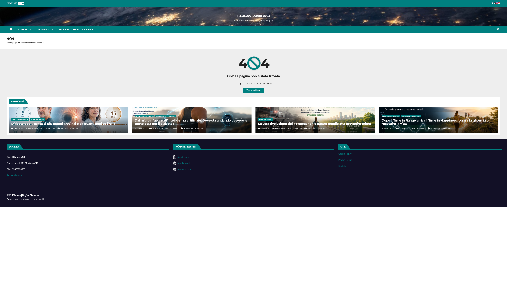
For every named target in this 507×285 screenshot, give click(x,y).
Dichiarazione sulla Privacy (76, 29)
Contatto (24, 29)
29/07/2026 (389, 128)
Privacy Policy (345, 160)
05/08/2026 (266, 128)
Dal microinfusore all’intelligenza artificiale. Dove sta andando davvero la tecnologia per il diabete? (191, 122)
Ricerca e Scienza (37, 119)
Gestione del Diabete (20, 119)
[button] (498, 29)
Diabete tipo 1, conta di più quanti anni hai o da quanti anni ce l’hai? (63, 124)
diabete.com (183, 157)
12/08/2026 (142, 128)
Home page (12, 43)
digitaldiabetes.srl (15, 175)
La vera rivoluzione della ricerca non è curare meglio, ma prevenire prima (314, 124)
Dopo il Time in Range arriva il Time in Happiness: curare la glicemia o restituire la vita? (435, 122)
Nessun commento (70, 128)
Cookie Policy (45, 29)
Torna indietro (253, 90)
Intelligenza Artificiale (144, 116)
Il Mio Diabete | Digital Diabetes (253, 16)
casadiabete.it (183, 163)
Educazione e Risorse (390, 116)
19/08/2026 (19, 128)
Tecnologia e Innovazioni (165, 116)
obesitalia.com (184, 169)
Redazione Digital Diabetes (42, 128)
